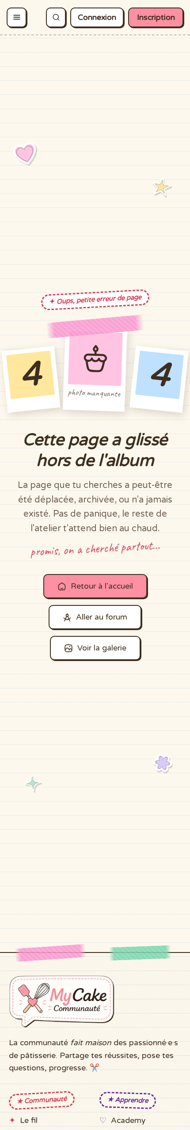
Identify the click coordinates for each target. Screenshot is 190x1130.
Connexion (97, 17)
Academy (128, 1120)
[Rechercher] (56, 17)
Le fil (29, 1120)
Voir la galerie (101, 648)
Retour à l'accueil (102, 586)
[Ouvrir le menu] (17, 17)
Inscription (156, 17)
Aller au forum (101, 617)
